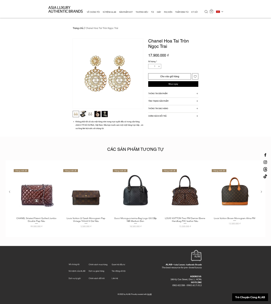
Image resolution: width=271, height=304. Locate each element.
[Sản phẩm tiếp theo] (261, 191)
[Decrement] (150, 66)
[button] (141, 12)
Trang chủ (78, 28)
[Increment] (159, 66)
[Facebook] (265, 155)
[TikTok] (265, 176)
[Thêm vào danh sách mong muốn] (195, 76)
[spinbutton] (155, 66)
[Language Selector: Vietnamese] (219, 11)
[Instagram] (265, 162)
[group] (135, 198)
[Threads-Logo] (265, 169)
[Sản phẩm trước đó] (9, 191)
